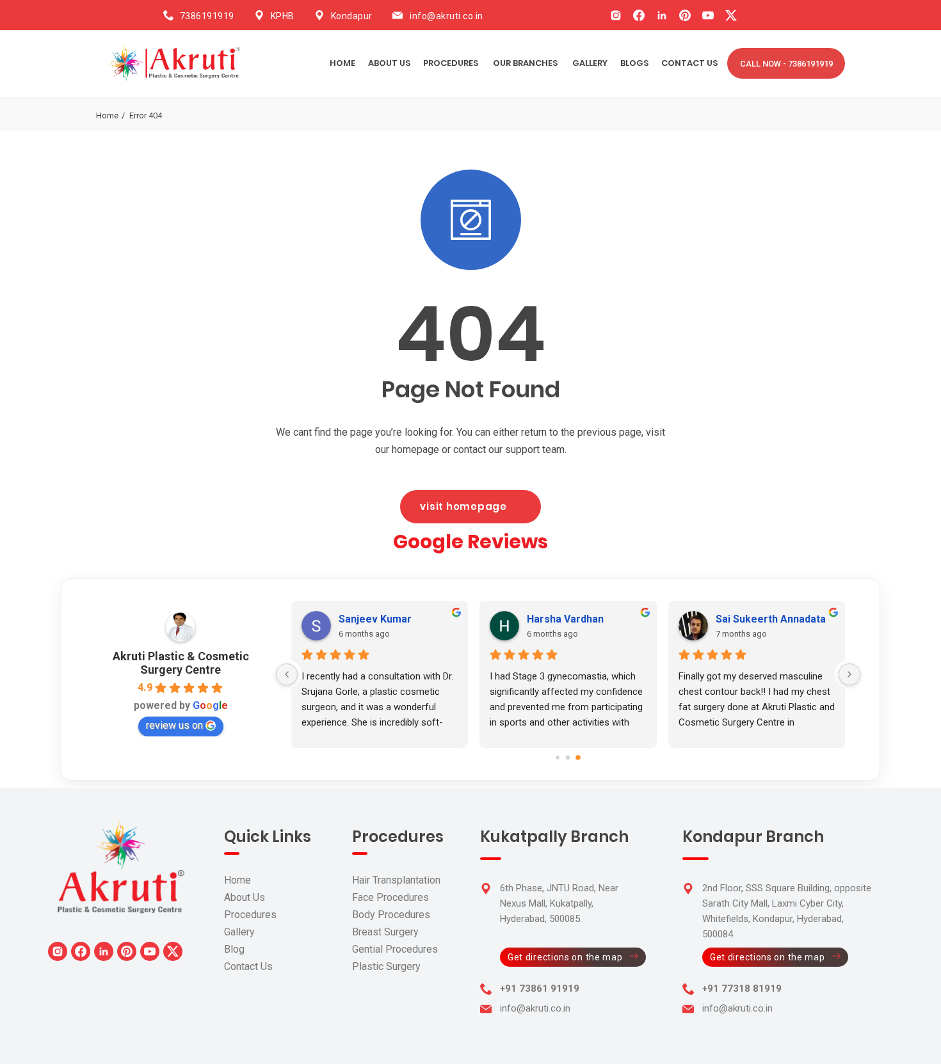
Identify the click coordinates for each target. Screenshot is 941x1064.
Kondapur (352, 16)
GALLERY (589, 63)
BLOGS (634, 63)
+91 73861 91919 (539, 988)
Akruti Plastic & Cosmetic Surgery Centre (181, 662)
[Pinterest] (685, 15)
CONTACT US (689, 63)
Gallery (239, 932)
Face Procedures (390, 897)
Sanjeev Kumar (375, 619)
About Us (244, 897)
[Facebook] (638, 15)
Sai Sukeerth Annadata (771, 619)
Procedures (250, 915)
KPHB (282, 16)
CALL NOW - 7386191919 (786, 63)
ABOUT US (389, 63)
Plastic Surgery (386, 966)
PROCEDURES (450, 63)
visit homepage (463, 506)
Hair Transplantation (396, 880)
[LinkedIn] (662, 15)
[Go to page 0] (557, 757)
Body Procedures (391, 915)
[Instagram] (615, 15)
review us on (174, 725)
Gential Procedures (395, 949)
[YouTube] (708, 15)
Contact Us (248, 966)
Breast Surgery (385, 932)
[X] (731, 15)
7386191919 (207, 16)
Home (342, 63)
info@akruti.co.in (446, 16)
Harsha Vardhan (565, 619)
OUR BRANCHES (525, 63)
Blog (234, 949)
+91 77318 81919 (742, 988)
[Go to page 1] (568, 757)
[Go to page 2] (578, 757)
